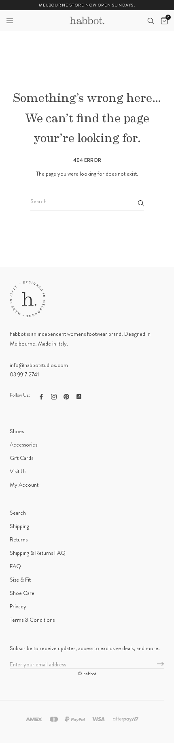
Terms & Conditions (32, 620)
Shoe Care (22, 593)
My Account (24, 485)
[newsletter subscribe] (160, 664)
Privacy (18, 606)
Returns (19, 539)
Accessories (23, 444)
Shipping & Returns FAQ (38, 553)
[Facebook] (41, 396)
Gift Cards (21, 458)
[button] (9, 20)
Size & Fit (20, 580)
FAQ (15, 566)
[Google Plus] (79, 396)
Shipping (19, 526)
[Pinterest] (66, 396)
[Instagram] (54, 396)
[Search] (150, 20)
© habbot (87, 673)
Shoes (17, 431)
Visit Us (18, 471)
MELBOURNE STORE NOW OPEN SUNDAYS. (87, 5)
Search (18, 513)
